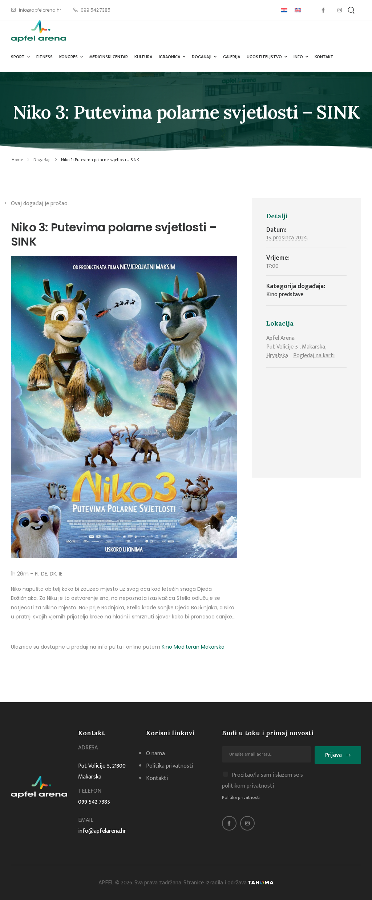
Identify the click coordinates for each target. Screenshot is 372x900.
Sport (18, 56)
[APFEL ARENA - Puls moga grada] (38, 31)
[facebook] (323, 10)
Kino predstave (284, 294)
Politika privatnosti (241, 797)
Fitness (44, 56)
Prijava (333, 755)
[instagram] (339, 10)
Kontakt (324, 56)
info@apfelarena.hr (102, 831)
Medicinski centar (108, 56)
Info (298, 56)
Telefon (89, 791)
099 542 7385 (94, 802)
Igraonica (169, 56)
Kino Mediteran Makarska (193, 646)
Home (17, 159)
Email (85, 820)
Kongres (68, 56)
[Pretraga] (352, 10)
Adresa (88, 748)
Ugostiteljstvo (264, 56)
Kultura (143, 56)
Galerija (231, 56)
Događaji (201, 56)
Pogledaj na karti (314, 356)
